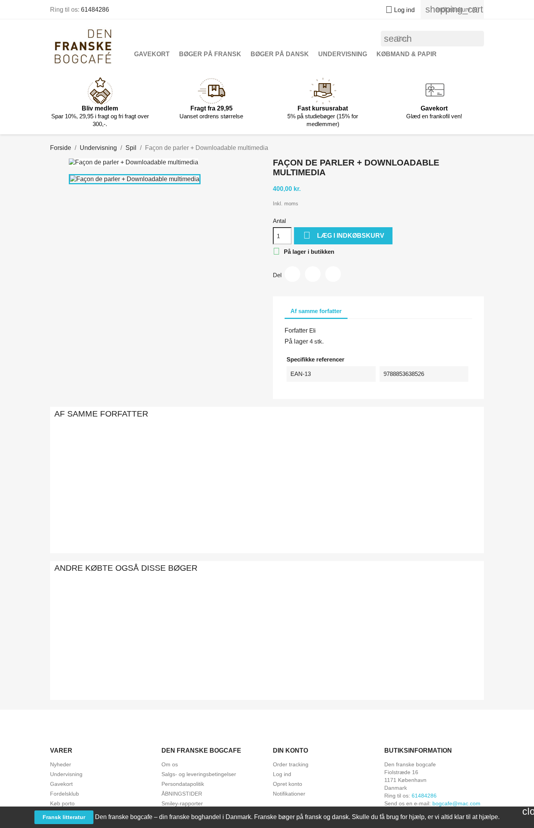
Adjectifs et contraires (97, 674)
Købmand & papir (406, 54)
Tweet (313, 274)
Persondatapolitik (182, 784)
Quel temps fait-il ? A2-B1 (437, 674)
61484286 (95, 9)
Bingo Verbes (181, 520)
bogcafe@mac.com (456, 803)
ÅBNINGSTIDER (181, 794)
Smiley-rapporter (182, 803)
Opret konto (287, 784)
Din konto (290, 750)
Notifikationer (289, 794)
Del (292, 274)
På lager (296, 341)
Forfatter (296, 330)
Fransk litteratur (64, 817)
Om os (169, 764)
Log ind (282, 774)
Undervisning (342, 54)
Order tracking (290, 764)
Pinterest (333, 274)
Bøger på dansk (280, 54)
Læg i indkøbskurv (343, 235)
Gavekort (152, 54)
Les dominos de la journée (352, 674)
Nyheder (60, 764)
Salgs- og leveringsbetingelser (198, 774)
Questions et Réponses (97, 520)
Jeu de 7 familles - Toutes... (266, 674)
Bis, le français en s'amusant (267, 520)
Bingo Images (437, 520)
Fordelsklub (64, 794)
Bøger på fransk (210, 54)
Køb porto (62, 803)
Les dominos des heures (352, 520)
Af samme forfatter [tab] (316, 311)
